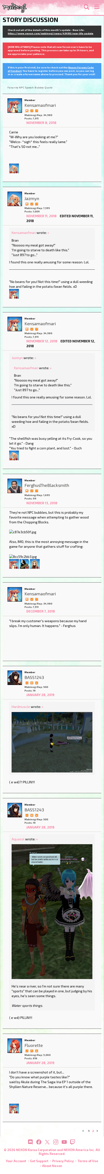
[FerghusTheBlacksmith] (14, 486)
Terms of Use (88, 1161)
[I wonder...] (31, 1050)
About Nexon (52, 1166)
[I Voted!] (31, 110)
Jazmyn (17, 358)
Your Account (16, 1161)
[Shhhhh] (26, 110)
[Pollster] (36, 110)
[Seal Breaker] (31, 682)
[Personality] (26, 682)
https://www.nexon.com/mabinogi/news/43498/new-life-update (50, 33)
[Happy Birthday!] (36, 1050)
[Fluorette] (14, 1045)
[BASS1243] (14, 677)
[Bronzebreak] (24, 563)
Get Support (39, 1161)
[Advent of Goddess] (36, 682)
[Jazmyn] (14, 168)
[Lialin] (35, 563)
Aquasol (18, 839)
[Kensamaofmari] (14, 105)
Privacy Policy (63, 1161)
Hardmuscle (21, 707)
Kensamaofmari (24, 232)
